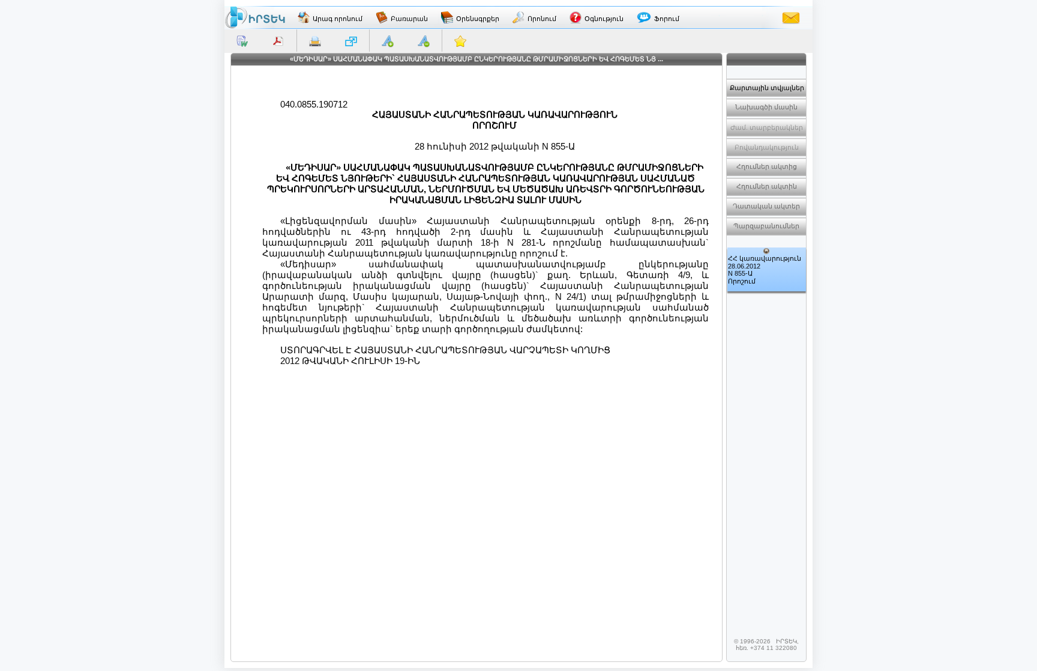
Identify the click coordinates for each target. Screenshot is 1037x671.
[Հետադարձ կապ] (791, 17)
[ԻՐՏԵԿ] (255, 17)
